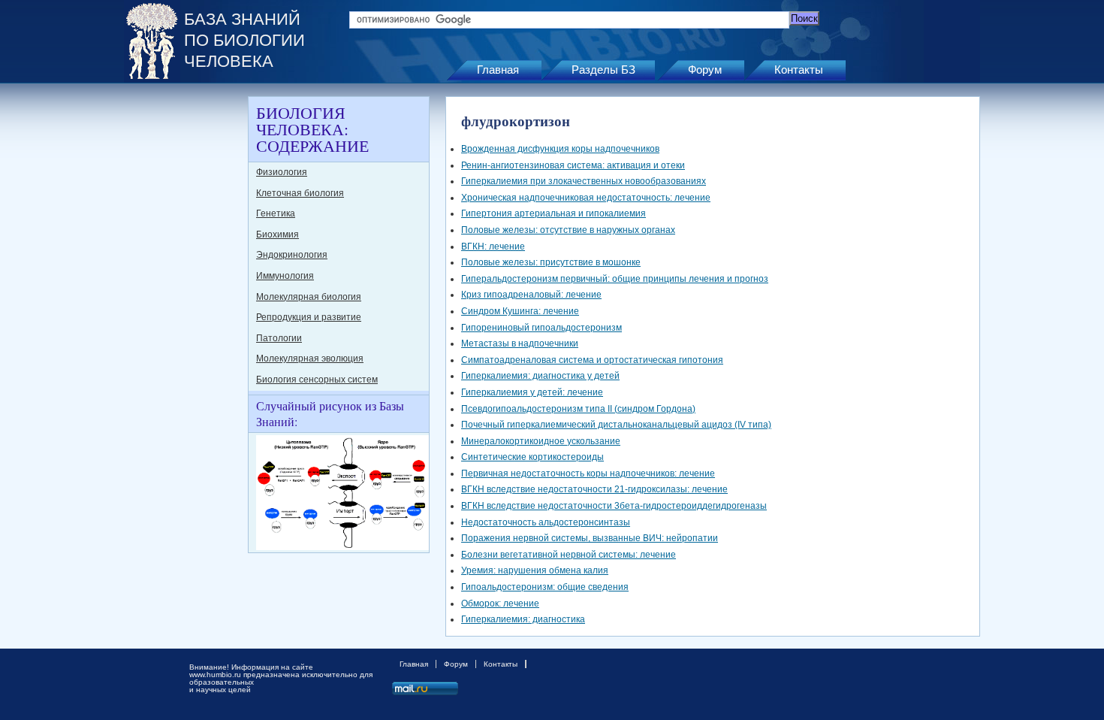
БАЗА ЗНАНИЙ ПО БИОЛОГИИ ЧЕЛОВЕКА (244, 40)
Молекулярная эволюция (309, 358)
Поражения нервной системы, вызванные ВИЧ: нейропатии (589, 538)
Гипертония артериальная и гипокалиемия (553, 213)
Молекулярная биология (308, 297)
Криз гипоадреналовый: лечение (531, 294)
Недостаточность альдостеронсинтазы (545, 522)
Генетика (275, 213)
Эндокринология (291, 255)
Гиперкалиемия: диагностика (523, 619)
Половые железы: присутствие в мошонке (551, 262)
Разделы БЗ (603, 69)
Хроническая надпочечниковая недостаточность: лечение (585, 197)
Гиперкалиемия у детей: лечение (532, 392)
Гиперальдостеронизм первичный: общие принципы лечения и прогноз (614, 279)
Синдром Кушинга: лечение (520, 311)
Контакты (798, 69)
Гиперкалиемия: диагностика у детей (540, 376)
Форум (705, 69)
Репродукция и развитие (308, 317)
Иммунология (285, 276)
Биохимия (277, 234)
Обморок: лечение (500, 603)
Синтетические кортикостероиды (532, 457)
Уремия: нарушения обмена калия (534, 570)
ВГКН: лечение (493, 246)
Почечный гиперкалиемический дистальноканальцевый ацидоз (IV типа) (616, 424)
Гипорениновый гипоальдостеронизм (541, 327)
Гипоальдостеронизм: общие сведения (545, 587)
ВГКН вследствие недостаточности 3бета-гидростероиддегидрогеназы (614, 506)
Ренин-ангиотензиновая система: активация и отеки (573, 165)
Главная (498, 69)
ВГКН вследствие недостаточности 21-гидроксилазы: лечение (594, 489)
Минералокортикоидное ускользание (540, 441)
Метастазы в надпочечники (519, 343)
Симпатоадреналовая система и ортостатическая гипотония (592, 360)
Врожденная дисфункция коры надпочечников (560, 149)
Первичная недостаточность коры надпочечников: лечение (588, 473)
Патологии (279, 338)
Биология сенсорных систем (317, 379)
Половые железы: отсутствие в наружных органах (568, 230)
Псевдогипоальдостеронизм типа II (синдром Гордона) (578, 409)
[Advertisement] (184, 321)
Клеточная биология (300, 193)
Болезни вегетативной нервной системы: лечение (568, 554)
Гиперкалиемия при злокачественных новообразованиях (583, 181)
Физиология (281, 172)
